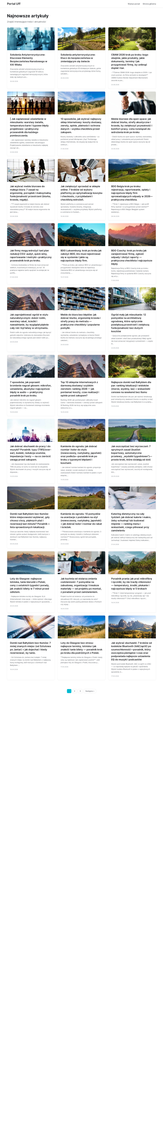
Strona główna (149, 4)
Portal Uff (13, 3)
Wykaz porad (134, 4)
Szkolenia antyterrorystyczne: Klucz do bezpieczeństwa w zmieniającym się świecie (78, 58)
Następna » (89, 691)
